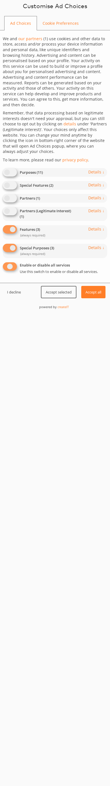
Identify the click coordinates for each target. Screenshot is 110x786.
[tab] (20, 23)
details (96, 172)
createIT (63, 307)
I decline (14, 292)
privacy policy (75, 159)
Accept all (93, 292)
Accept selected (59, 292)
